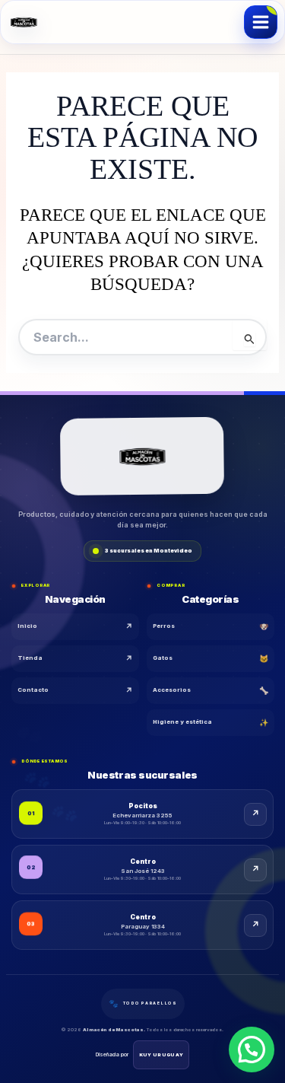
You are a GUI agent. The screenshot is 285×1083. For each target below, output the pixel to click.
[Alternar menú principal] (260, 22)
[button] (251, 1049)
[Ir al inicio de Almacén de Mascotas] (142, 457)
